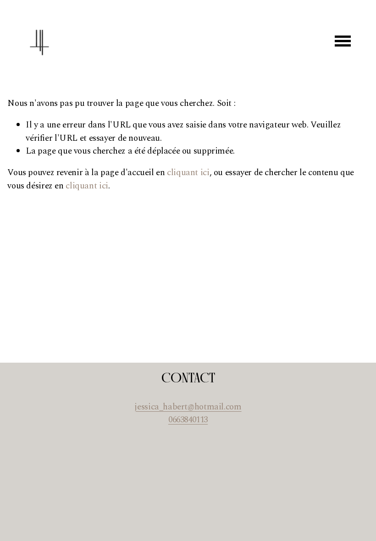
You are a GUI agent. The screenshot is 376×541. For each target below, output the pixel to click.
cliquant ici (188, 172)
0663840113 (188, 420)
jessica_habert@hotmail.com (187, 407)
